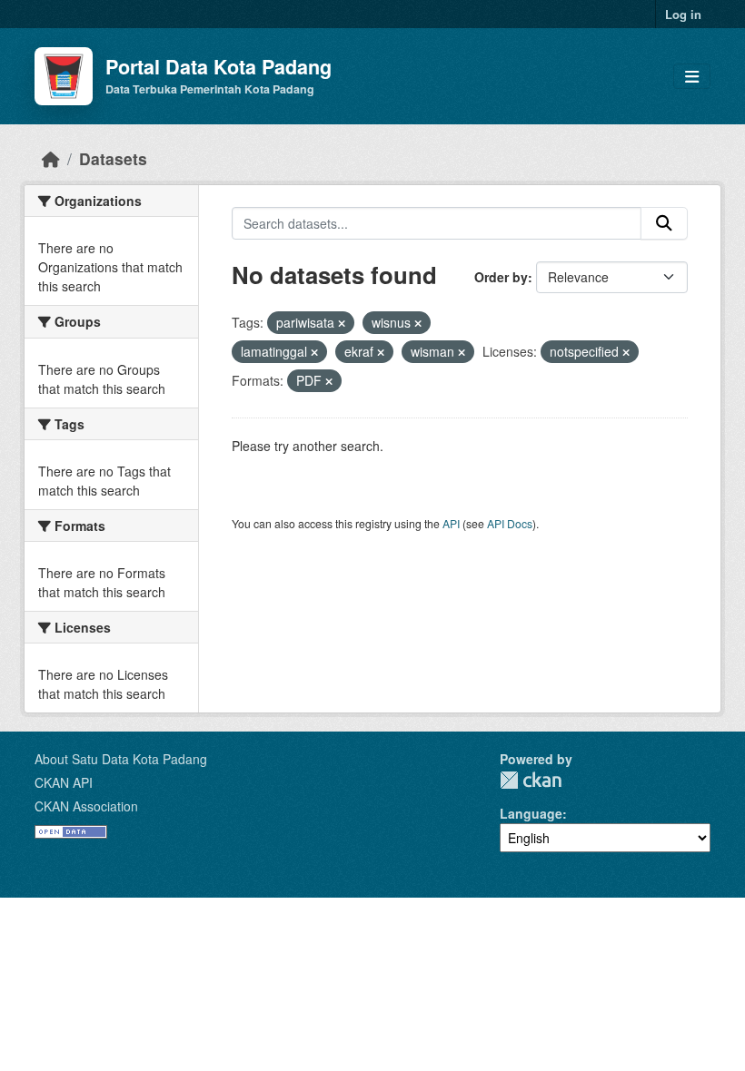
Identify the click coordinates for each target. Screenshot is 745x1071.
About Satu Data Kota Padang (121, 759)
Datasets (113, 158)
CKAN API (64, 782)
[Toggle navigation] (691, 77)
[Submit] (664, 223)
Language (531, 813)
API (451, 523)
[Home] (51, 158)
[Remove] (341, 323)
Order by (501, 277)
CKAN (530, 780)
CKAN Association (86, 806)
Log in (683, 14)
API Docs (509, 523)
